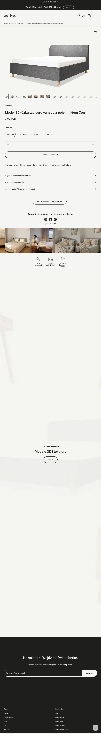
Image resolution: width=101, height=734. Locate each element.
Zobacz (50, 460)
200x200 (49, 134)
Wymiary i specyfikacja (14, 182)
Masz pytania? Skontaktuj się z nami (20, 189)
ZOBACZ (68, 7)
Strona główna (9, 23)
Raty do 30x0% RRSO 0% (50, 2)
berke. (9, 106)
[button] (93, 144)
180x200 (36, 134)
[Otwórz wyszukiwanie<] (79, 15)
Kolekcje (20, 23)
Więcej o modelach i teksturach (18, 176)
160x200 (23, 134)
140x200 (10, 134)
